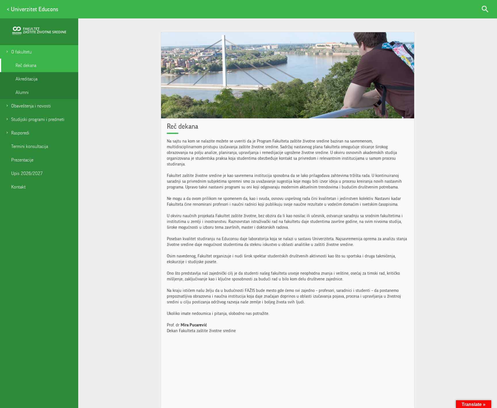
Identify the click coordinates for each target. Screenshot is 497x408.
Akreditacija (26, 79)
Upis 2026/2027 (27, 173)
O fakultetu (21, 52)
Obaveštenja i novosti (31, 106)
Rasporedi (20, 133)
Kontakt (18, 187)
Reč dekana (26, 65)
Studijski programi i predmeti (37, 119)
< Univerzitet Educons (32, 9)
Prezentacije (22, 160)
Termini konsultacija (29, 146)
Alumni (22, 92)
